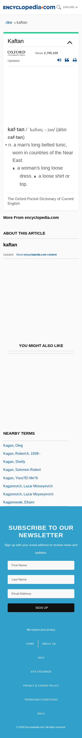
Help (41, 657)
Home (30, 643)
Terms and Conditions (41, 699)
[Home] (29, 7)
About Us (49, 643)
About (36, 254)
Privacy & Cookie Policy (41, 685)
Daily (41, 713)
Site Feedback (41, 671)
